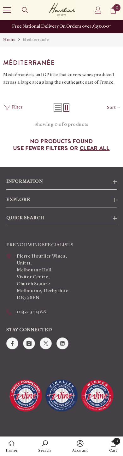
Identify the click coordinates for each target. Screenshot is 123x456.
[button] (58, 107)
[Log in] (98, 10)
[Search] (25, 10)
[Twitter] (46, 343)
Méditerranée (36, 40)
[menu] (7, 10)
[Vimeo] (62, 343)
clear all (95, 148)
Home (9, 40)
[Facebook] (12, 343)
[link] (45, 446)
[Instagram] (29, 343)
